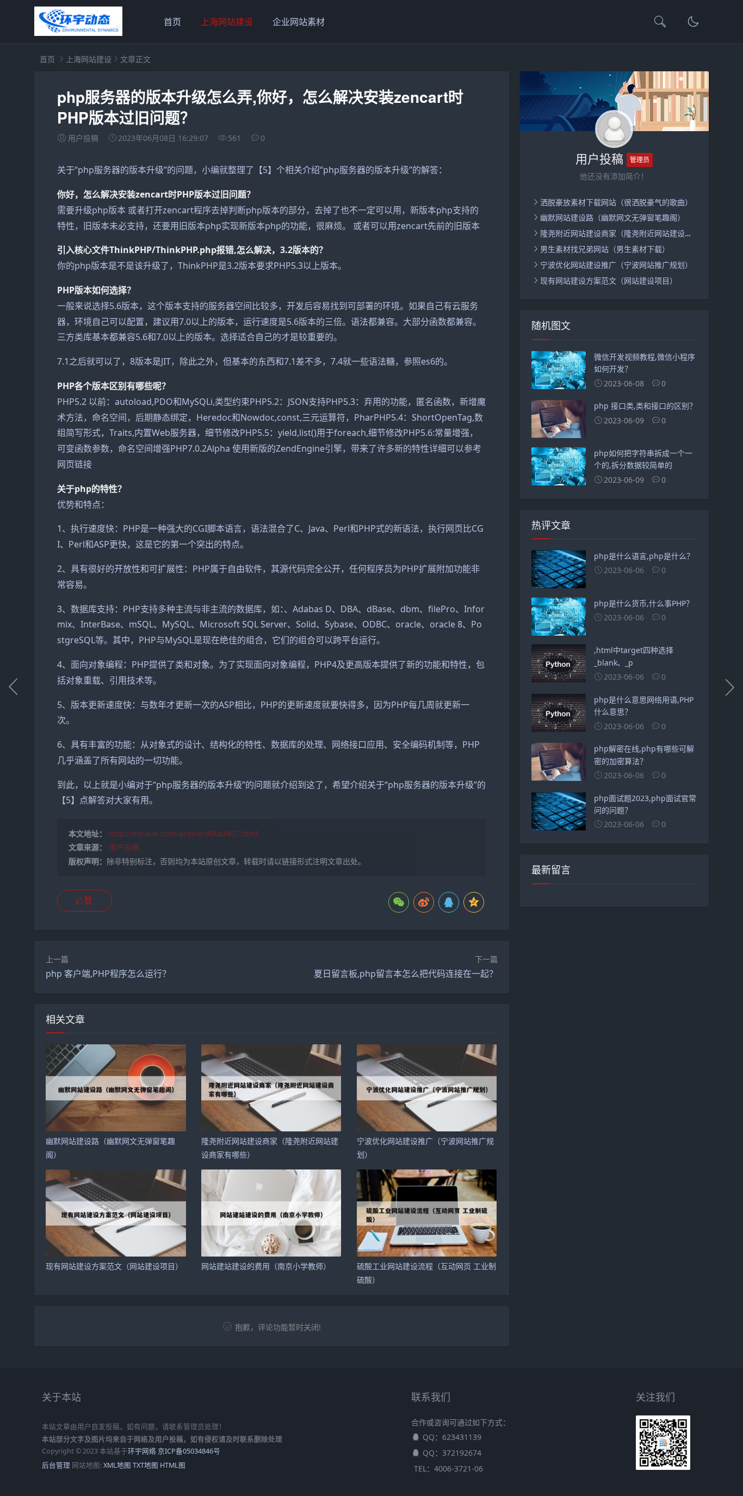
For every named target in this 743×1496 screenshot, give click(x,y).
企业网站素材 (299, 22)
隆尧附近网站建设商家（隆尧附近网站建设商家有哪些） (635, 233)
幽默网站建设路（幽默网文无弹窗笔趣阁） (612, 217)
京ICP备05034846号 (189, 1451)
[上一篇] (13, 686)
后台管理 (56, 1465)
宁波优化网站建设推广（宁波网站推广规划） (616, 265)
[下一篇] (729, 686)
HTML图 (172, 1465)
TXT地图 (145, 1465)
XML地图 (117, 1465)
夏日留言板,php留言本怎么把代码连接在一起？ (406, 974)
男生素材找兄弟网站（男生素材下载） (605, 249)
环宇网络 (142, 1451)
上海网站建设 (227, 22)
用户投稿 (124, 847)
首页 (172, 22)
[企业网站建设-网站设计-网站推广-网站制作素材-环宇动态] (78, 33)
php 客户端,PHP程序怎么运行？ (108, 974)
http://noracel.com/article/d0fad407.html (183, 833)
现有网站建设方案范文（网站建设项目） (608, 280)
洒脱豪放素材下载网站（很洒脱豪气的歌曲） (616, 202)
